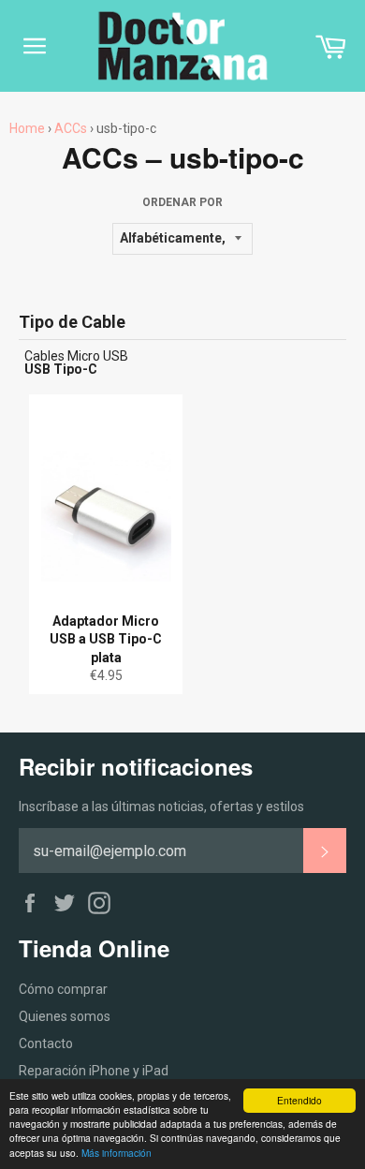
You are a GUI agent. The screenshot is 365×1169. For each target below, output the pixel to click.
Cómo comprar (63, 989)
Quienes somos (64, 1016)
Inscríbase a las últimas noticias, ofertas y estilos (161, 806)
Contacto (46, 1043)
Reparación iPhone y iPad (93, 1070)
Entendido (299, 1100)
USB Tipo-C (60, 369)
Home (27, 128)
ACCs (70, 128)
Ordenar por (182, 202)
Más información (116, 1153)
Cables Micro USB (76, 356)
